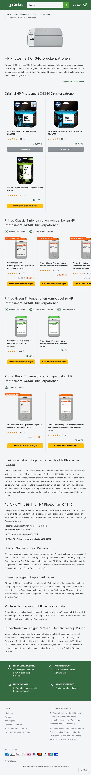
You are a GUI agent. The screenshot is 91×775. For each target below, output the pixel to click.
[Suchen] (66, 5)
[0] (84, 5)
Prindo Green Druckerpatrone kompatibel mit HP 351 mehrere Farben (53, 344)
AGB (55, 766)
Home (7, 14)
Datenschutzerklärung (28, 766)
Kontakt (8, 717)
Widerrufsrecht (48, 766)
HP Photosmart (44, 14)
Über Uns (9, 713)
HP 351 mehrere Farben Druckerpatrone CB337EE (65, 132)
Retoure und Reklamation (16, 728)
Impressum (39, 766)
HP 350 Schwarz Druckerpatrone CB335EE (21, 132)
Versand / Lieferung (13, 724)
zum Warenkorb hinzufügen (25, 206)
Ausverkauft (25, 149)
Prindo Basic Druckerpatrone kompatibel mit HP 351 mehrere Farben (24, 426)
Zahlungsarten (11, 721)
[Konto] (74, 5)
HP (33, 14)
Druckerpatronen (20, 14)
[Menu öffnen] (6, 5)
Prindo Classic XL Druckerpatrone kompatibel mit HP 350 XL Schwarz (20, 265)
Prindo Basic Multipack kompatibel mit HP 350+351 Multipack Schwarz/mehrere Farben (66, 427)
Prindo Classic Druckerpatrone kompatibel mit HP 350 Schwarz (54, 264)
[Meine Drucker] (79, 4)
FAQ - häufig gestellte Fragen (18, 732)
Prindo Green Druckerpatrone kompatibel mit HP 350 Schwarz (20, 343)
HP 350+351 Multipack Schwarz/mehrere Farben (25, 189)
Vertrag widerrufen (63, 766)
